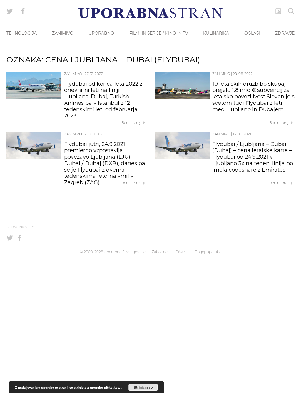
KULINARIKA (216, 33)
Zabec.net (160, 252)
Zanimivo (73, 74)
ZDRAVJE (285, 33)
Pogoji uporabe (208, 252)
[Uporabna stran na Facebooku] (23, 11)
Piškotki (182, 252)
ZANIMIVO (62, 33)
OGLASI (252, 33)
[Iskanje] (291, 11)
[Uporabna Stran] (150, 13)
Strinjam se (143, 387)
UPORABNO (101, 33)
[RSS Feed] (278, 11)
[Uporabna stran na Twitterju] (9, 11)
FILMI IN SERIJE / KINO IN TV (158, 33)
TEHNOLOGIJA (21, 33)
